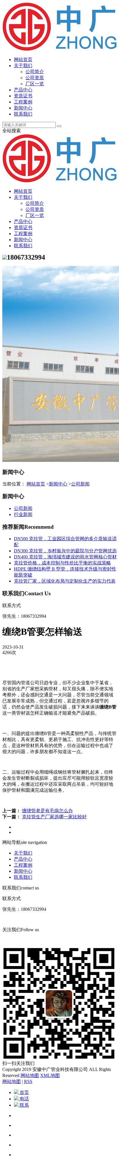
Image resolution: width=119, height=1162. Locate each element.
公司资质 (34, 77)
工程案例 (23, 101)
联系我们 (23, 114)
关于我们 (23, 65)
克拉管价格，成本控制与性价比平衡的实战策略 (62, 562)
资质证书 (23, 95)
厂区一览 (34, 83)
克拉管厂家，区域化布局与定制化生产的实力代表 (65, 581)
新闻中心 (23, 107)
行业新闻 (23, 514)
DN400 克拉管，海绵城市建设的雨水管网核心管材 (65, 556)
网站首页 (23, 59)
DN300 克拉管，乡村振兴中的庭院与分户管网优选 (65, 550)
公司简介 (34, 71)
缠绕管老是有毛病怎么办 (47, 810)
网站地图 (30, 1075)
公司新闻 (80, 483)
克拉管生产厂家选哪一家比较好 (54, 816)
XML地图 (50, 1075)
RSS (28, 1081)
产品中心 (23, 89)
